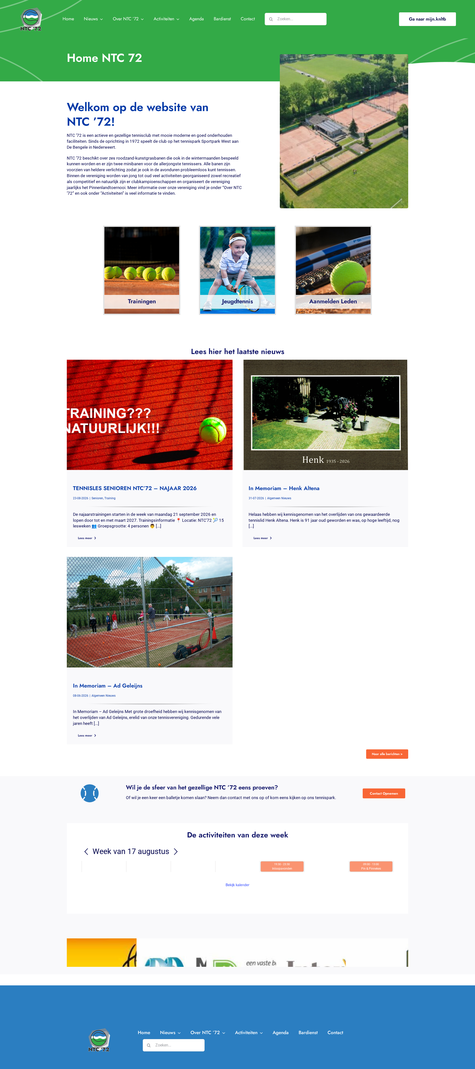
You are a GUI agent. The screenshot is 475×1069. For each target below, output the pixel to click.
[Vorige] (86, 852)
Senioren (97, 498)
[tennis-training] (150, 361)
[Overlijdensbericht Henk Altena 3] (325, 361)
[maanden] (176, 852)
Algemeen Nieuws (279, 498)
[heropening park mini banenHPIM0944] (150, 558)
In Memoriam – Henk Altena (284, 488)
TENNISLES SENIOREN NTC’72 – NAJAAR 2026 (135, 488)
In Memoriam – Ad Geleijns (107, 685)
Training (110, 498)
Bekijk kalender (237, 884)
